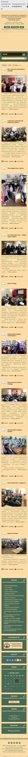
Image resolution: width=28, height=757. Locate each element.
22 (5, 686)
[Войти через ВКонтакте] (10, 660)
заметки (14, 20)
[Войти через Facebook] (13, 660)
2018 (9, 65)
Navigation (5, 54)
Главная (7, 27)
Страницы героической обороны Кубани (15, 121)
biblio (12, 114)
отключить (17, 6)
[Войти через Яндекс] (15, 660)
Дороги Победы (12, 533)
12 (17, 681)
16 (8, 683)
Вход (22, 27)
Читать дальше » (14, 109)
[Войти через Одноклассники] (20, 660)
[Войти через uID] (7, 660)
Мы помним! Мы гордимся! (16, 483)
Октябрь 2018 (14, 673)
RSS (22, 24)
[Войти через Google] (18, 660)
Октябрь (15, 65)
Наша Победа (11, 283)
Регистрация (15, 27)
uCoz (23, 745)
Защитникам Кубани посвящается (14, 334)
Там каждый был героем (15, 168)
